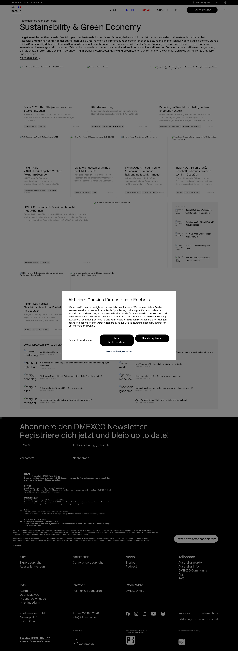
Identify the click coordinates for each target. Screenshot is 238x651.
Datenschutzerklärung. (81, 325)
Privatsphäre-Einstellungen (152, 319)
